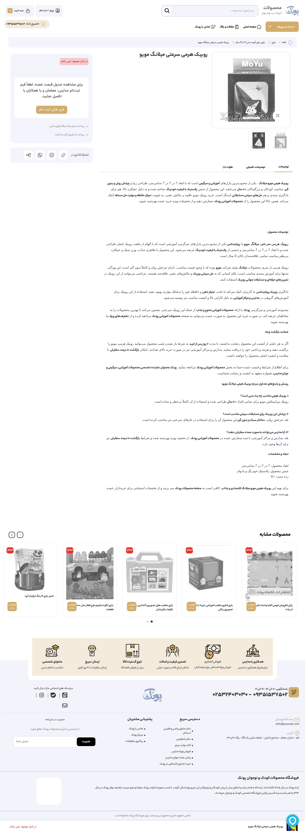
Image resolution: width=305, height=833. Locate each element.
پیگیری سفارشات (134, 741)
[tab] (284, 167)
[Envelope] (65, 705)
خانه (284, 42)
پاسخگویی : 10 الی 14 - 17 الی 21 (271, 689)
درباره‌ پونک (137, 735)
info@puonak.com (287, 724)
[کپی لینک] (63, 155)
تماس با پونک (136, 729)
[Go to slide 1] (152, 622)
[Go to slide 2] (147, 622)
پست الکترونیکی (284, 719)
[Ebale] (53, 695)
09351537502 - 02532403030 (250, 695)
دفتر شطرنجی (183, 739)
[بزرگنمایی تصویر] (278, 115)
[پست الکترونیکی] (297, 719)
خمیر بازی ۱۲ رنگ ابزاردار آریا (39, 596)
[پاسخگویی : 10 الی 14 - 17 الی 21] (294, 692)
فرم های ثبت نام (51, 110)
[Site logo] (292, 11)
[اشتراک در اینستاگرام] (51, 155)
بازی (273, 42)
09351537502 (15, 24)
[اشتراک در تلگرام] (28, 155)
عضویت (86, 741)
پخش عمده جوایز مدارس (178, 758)
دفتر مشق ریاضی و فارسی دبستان (177, 731)
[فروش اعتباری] (212, 652)
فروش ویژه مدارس (181, 751)
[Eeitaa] (65, 695)
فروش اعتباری (212, 661)
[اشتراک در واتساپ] (40, 155)
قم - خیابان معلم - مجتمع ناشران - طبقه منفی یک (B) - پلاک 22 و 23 (263, 738)
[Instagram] (42, 695)
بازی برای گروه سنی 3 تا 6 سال (250, 42)
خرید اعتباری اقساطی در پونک (175, 764)
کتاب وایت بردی (183, 745)
